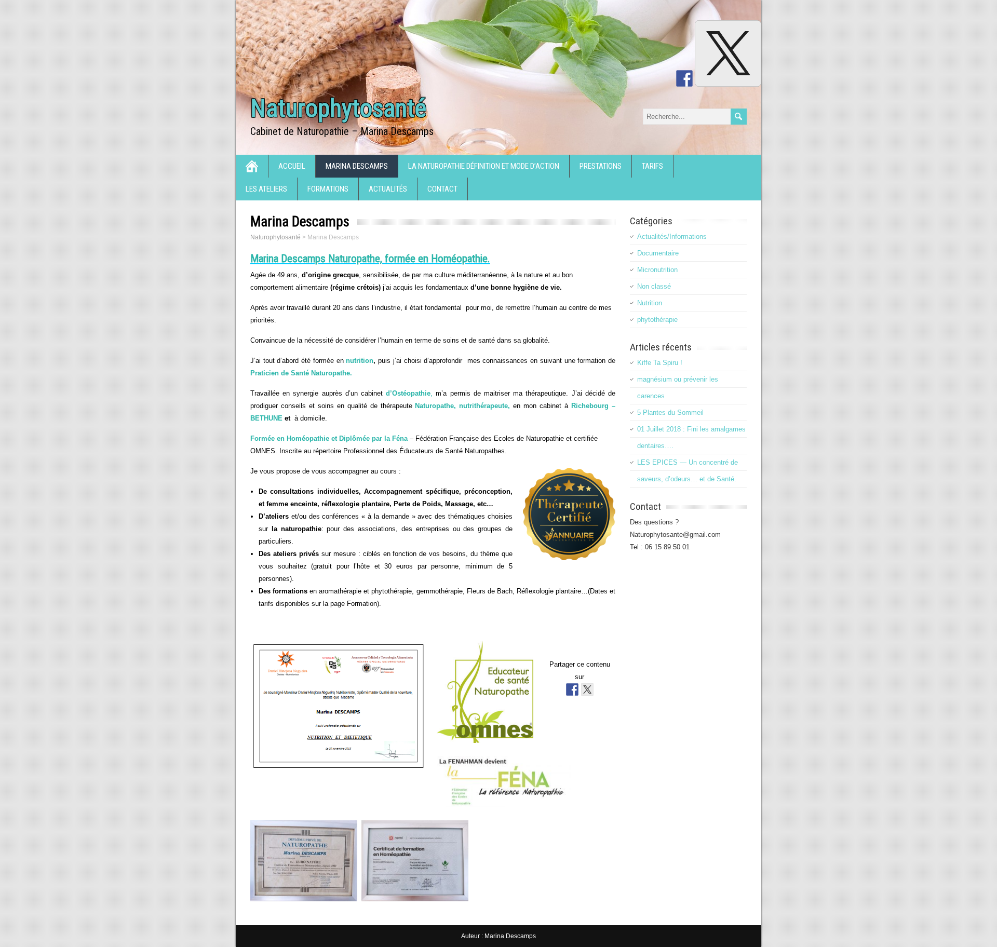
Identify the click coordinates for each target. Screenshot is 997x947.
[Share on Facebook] (572, 689)
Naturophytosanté (338, 108)
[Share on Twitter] (587, 689)
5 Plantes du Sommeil (670, 412)
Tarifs (652, 166)
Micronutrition (657, 270)
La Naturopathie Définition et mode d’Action (483, 166)
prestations (601, 166)
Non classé (654, 286)
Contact (442, 189)
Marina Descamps (357, 166)
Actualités (388, 189)
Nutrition (649, 303)
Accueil (291, 166)
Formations (327, 189)
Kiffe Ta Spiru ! (659, 363)
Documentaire (658, 253)
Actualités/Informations (672, 236)
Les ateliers (266, 189)
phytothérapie (657, 319)
